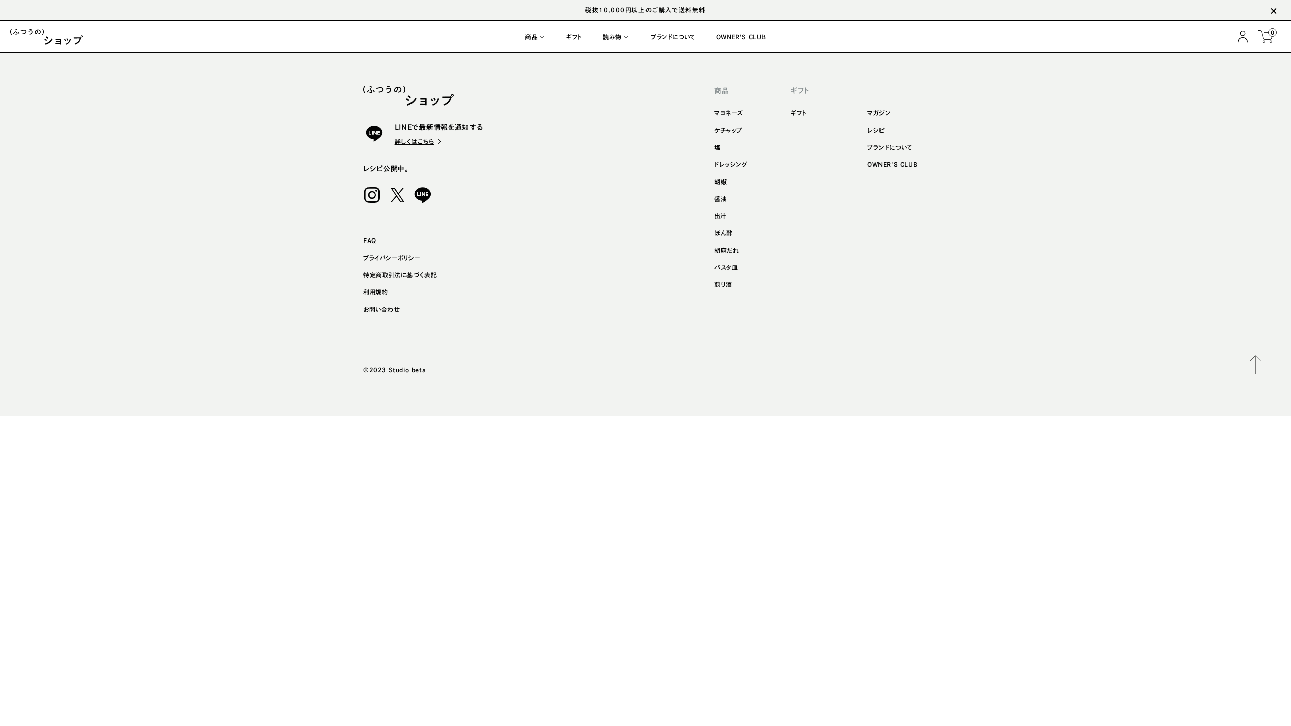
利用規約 (375, 292)
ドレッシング (731, 164)
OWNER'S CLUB (892, 164)
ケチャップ (728, 130)
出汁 (720, 216)
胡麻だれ (726, 250)
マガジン (879, 113)
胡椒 (720, 181)
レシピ (876, 130)
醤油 (720, 199)
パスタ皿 (726, 267)
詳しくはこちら (414, 141)
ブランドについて (890, 147)
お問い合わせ (381, 309)
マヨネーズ (728, 113)
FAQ (369, 240)
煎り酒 (723, 284)
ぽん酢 (723, 233)
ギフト (799, 113)
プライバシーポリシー (391, 258)
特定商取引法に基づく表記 (400, 275)
